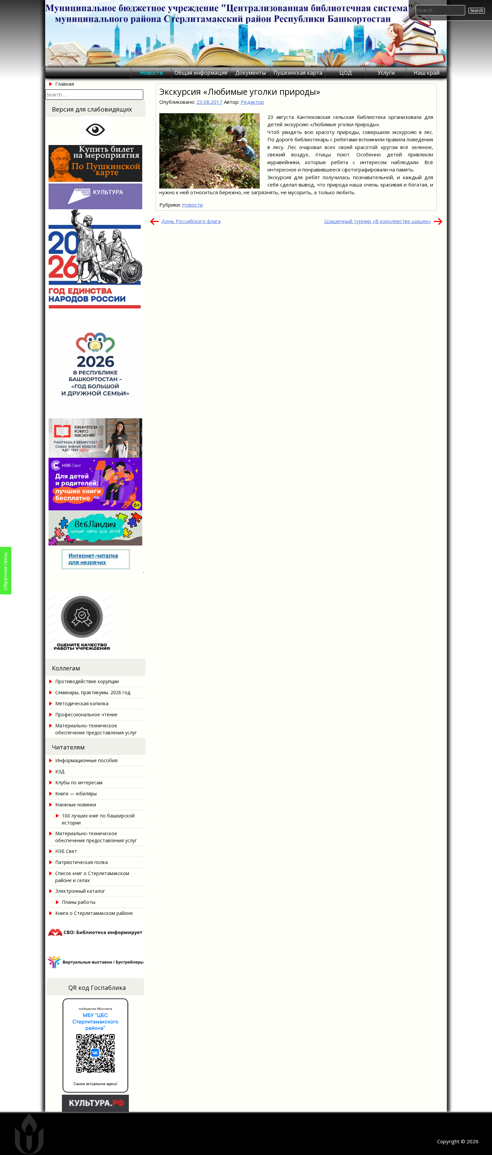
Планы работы (78, 902)
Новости (151, 72)
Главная (64, 84)
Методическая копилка (81, 703)
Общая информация (200, 72)
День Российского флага (191, 221)
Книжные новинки (75, 804)
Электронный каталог (80, 891)
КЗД (59, 771)
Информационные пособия (86, 760)
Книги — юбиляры (76, 793)
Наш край (426, 72)
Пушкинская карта (297, 72)
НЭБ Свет (66, 851)
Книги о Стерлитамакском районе (94, 913)
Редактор (252, 101)
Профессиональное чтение (86, 714)
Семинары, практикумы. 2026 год (92, 692)
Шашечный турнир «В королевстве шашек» (377, 221)
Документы (250, 72)
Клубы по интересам (78, 782)
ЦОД (345, 72)
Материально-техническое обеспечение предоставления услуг (96, 729)
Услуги (386, 72)
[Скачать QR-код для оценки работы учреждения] (95, 655)
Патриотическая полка (81, 862)
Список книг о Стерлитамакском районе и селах (92, 876)
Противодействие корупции (87, 681)
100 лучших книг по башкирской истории (98, 819)
